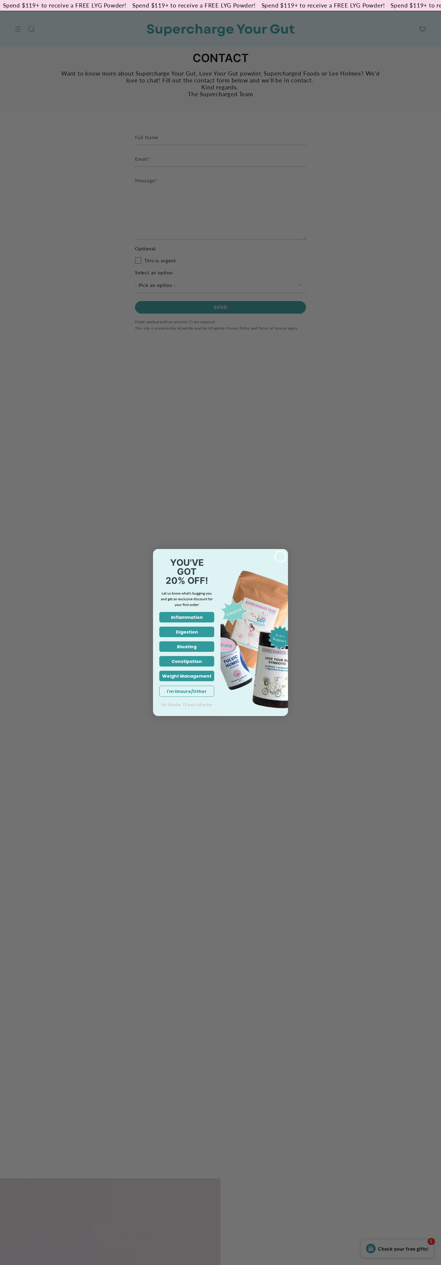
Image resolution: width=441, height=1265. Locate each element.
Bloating (186, 647)
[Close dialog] (280, 556)
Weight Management (187, 676)
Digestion (187, 632)
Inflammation (187, 617)
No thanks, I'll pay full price (186, 704)
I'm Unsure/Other (187, 691)
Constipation (187, 661)
